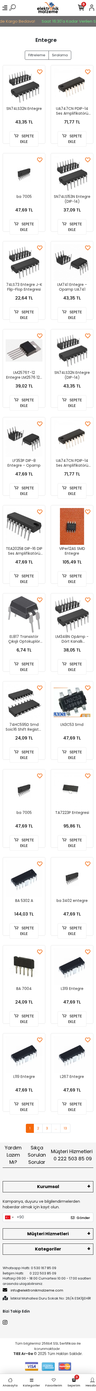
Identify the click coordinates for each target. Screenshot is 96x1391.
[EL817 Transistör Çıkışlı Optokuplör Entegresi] (24, 614)
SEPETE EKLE (27, 138)
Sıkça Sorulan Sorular (37, 1154)
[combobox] (9, 1217)
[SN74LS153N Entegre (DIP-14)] (72, 174)
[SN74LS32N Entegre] (24, 86)
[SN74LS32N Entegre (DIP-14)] (72, 350)
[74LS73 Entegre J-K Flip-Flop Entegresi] (24, 262)
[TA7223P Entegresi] (72, 790)
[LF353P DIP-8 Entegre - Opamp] (24, 438)
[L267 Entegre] (72, 1054)
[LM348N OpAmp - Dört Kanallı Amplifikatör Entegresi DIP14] (72, 614)
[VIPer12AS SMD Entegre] (72, 526)
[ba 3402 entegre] (72, 878)
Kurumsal (48, 1187)
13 (65, 1128)
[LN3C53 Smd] (72, 702)
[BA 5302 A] (24, 878)
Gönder (83, 1217)
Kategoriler (48, 1249)
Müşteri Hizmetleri (72, 1155)
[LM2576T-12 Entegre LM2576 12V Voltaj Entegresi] (24, 350)
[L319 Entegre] (72, 966)
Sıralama (60, 55)
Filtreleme (36, 55)
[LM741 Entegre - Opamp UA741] (72, 262)
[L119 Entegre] (24, 1054)
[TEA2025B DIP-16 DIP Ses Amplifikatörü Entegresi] (24, 526)
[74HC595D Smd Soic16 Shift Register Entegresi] (24, 702)
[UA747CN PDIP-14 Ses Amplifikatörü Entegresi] (72, 86)
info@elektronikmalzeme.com (37, 1290)
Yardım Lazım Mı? (13, 1154)
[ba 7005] (24, 174)
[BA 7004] (24, 966)
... (56, 1128)
